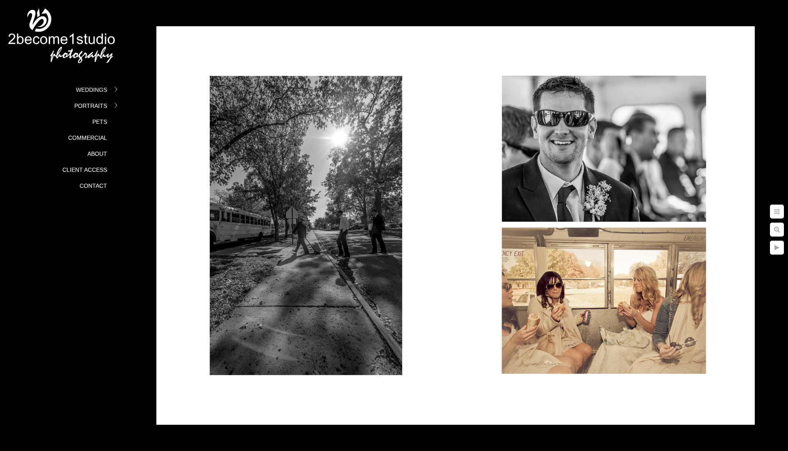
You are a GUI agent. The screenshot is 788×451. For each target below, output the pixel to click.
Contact (93, 185)
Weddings (91, 90)
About (97, 153)
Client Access (84, 169)
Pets (99, 121)
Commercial (87, 137)
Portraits (90, 105)
